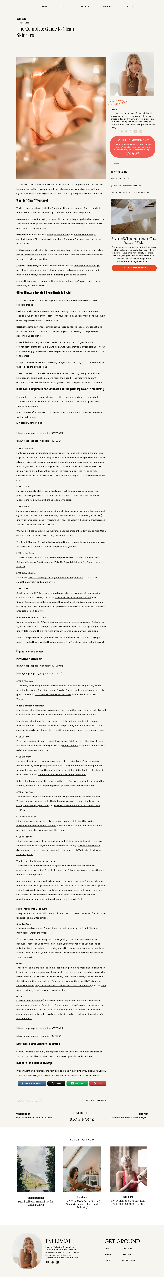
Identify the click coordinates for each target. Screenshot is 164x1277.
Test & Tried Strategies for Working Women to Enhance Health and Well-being (82, 1204)
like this (35, 976)
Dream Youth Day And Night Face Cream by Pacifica (55, 577)
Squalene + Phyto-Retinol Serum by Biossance (62, 774)
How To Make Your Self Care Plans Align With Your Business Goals (128, 1202)
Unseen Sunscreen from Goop (32, 602)
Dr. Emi (51, 382)
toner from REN (91, 495)
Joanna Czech (36, 382)
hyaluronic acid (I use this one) (37, 770)
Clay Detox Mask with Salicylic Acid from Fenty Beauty (63, 985)
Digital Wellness (36, 1198)
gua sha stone (84, 845)
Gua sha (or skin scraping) (30, 1000)
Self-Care (21, 18)
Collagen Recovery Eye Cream (32, 562)
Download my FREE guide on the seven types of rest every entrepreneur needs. (58, 1075)
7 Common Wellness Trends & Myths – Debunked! (135, 1117)
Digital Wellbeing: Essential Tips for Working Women (35, 1203)
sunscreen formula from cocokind (73, 597)
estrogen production (58, 234)
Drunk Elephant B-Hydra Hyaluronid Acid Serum (46, 542)
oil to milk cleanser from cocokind (53, 694)
